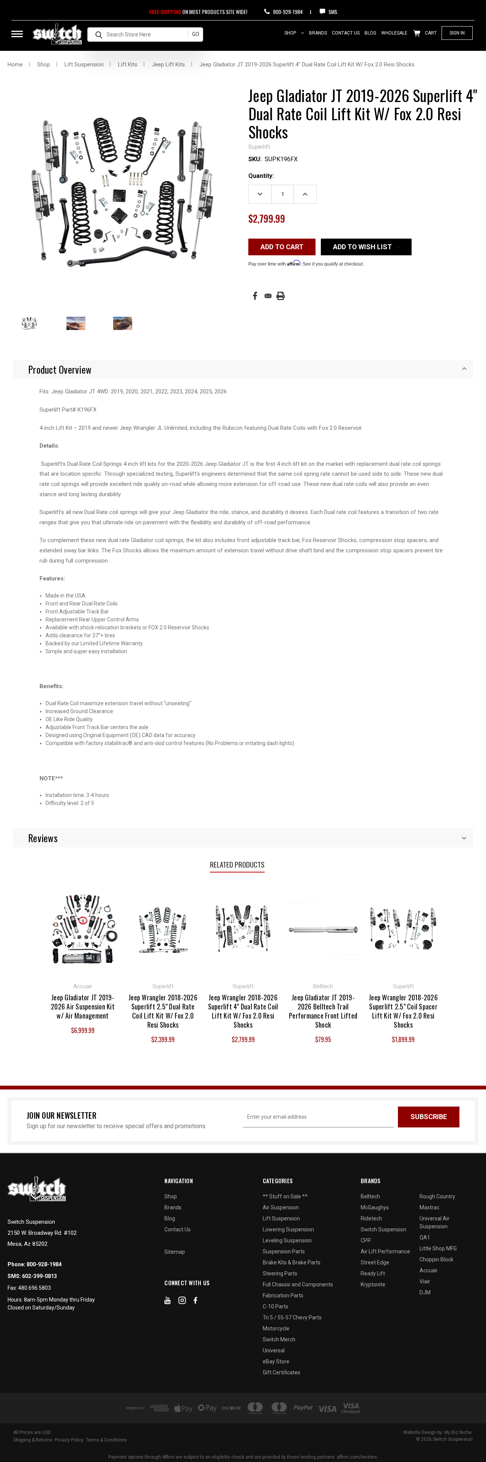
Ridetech (371, 1218)
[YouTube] (167, 1301)
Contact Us (346, 33)
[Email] (268, 295)
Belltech (370, 1196)
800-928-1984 (287, 12)
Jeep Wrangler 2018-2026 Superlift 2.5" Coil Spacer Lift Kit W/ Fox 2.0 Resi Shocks (403, 1011)
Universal (274, 1350)
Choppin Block (436, 1259)
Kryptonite (373, 1284)
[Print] (280, 296)
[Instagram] (182, 1301)
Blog (370, 33)
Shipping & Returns (32, 1440)
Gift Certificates (281, 1372)
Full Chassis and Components (298, 1284)
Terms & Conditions (106, 1440)
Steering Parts (280, 1273)
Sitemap (174, 1252)
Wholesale (394, 33)
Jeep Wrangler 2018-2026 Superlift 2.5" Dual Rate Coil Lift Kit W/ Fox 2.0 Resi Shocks (162, 1011)
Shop (290, 33)
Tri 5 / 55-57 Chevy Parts (292, 1317)
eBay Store (276, 1361)
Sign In (457, 33)
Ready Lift (373, 1273)
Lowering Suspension (288, 1229)
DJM (425, 1292)
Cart (430, 33)
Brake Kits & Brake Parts (291, 1262)
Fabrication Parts (283, 1295)
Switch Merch (279, 1339)
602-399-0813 (39, 1276)
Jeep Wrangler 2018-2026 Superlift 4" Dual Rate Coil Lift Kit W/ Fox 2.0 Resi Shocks (243, 1011)
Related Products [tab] (237, 864)
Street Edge (375, 1262)
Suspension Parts (284, 1251)
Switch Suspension (383, 1229)
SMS (332, 12)
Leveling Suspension (287, 1240)
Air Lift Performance (385, 1251)
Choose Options (163, 928)
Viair (425, 1281)
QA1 (425, 1237)
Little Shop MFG (438, 1248)
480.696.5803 (34, 1288)
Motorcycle (276, 1328)
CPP (366, 1240)
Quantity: (261, 175)
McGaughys (375, 1207)
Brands (318, 33)
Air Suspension (281, 1207)
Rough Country (437, 1196)
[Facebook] (255, 295)
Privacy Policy (69, 1440)
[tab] (243, 369)
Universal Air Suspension (435, 1222)
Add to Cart (83, 928)
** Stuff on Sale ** (285, 1196)
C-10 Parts (275, 1306)
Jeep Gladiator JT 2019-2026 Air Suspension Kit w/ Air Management (83, 1006)
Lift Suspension (281, 1218)
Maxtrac (429, 1207)
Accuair (429, 1270)
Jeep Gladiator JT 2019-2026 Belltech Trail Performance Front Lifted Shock (323, 1011)
